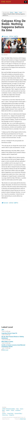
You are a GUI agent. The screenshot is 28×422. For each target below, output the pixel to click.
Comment (5, 36)
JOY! (3, 329)
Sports (21, 408)
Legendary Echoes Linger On (9, 333)
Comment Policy (18, 413)
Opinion (8, 410)
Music (3, 410)
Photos (12, 410)
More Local (5, 350)
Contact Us (11, 415)
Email (12, 36)
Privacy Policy (10, 413)
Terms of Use (5, 415)
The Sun (4, 413)
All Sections (17, 410)
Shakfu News (23, 419)
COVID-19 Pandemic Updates (8, 408)
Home (11, 12)
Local (20, 12)
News (16, 12)
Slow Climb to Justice (7, 341)
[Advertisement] (14, 265)
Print (17, 36)
